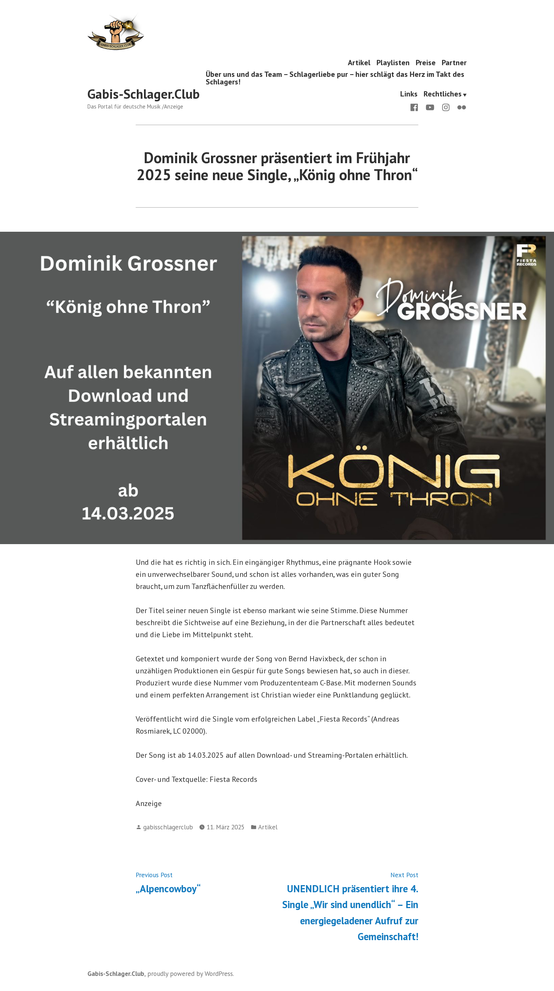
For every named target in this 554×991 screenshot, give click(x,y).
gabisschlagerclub (168, 827)
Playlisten (393, 62)
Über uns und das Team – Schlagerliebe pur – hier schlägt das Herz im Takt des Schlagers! (335, 78)
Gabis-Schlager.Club (143, 93)
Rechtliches (443, 94)
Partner (454, 62)
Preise (426, 62)
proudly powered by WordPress (190, 973)
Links (409, 94)
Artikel (359, 62)
